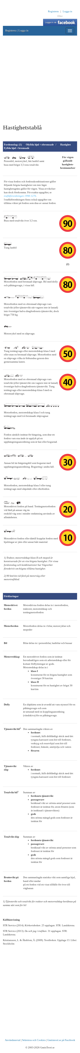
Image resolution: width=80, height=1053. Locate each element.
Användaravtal (12, 1040)
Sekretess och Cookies (34, 1040)
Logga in (67, 11)
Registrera (53, 11)
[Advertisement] (40, 79)
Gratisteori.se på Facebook (61, 1040)
